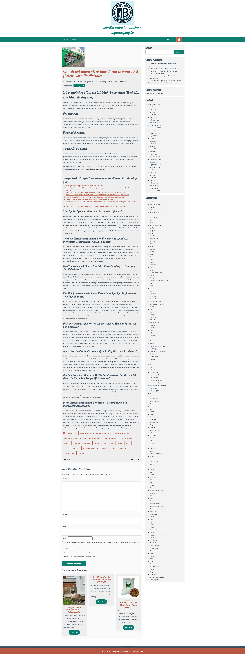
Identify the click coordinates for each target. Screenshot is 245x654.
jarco (151, 393)
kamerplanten (154, 401)
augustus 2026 (155, 104)
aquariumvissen (155, 215)
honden (152, 370)
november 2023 (155, 191)
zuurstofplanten (155, 580)
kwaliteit (67, 443)
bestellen (153, 241)
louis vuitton (154, 446)
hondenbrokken (155, 372)
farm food (153, 325)
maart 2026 (154, 117)
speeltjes (76, 448)
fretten (152, 336)
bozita (152, 254)
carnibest (153, 262)
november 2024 (155, 159)
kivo (151, 414)
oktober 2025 (154, 130)
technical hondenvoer (157, 530)
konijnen (152, 427)
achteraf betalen (155, 204)
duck (151, 312)
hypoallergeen (155, 391)
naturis (152, 464)
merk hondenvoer (156, 454)
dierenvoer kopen (156, 301)
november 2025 (155, 128)
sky (151, 522)
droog (152, 309)
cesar (152, 270)
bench (152, 233)
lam (151, 441)
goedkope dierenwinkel (157, 346)
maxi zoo (153, 448)
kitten (152, 412)
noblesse (153, 467)
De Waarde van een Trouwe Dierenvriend (163, 68)
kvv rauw (153, 435)
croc (151, 286)
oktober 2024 (154, 162)
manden (96, 443)
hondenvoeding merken (158, 385)
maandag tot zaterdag (82, 443)
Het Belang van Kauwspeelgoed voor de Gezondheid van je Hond (162, 72)
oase (151, 472)
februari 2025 (154, 151)
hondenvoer (154, 388)
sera (151, 519)
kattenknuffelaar (110, 438)
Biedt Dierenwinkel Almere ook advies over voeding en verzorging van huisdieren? (95, 192)
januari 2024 (154, 186)
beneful (152, 236)
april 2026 (153, 115)
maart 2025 (154, 149)
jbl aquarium (154, 399)
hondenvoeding (155, 383)
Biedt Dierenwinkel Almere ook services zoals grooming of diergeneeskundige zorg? (96, 206)
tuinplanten (153, 543)
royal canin (153, 511)
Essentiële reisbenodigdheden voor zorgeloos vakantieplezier (164, 77)
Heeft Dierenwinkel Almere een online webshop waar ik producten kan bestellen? (95, 197)
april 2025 (153, 146)
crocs (152, 288)
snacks (66, 448)
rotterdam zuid (155, 509)
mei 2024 (153, 175)
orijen (152, 475)
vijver (152, 553)
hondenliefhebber (70, 438)
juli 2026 (152, 107)
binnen (152, 244)
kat (151, 404)
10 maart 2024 (70, 82)
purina (152, 488)
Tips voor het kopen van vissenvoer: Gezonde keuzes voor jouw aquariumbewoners (164, 82)
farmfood (153, 328)
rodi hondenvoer (155, 503)
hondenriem (154, 378)
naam (152, 459)
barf (151, 223)
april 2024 (153, 178)
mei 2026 (153, 112)
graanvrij (153, 349)
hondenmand (154, 375)
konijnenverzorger (126, 438)
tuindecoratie (154, 540)
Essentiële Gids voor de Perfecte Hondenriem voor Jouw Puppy (101, 579)
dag (151, 291)
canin (151, 259)
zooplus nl (153, 574)
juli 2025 (152, 138)
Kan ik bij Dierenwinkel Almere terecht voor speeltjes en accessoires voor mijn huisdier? (97, 195)
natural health (154, 461)
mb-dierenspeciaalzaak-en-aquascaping (93, 82)
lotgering (153, 443)
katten (152, 406)
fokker (152, 333)
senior (152, 517)
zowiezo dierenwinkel (157, 577)
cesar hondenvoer (156, 273)
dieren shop (154, 299)
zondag (81, 453)
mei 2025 (153, 144)
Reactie (65, 478)
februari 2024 (154, 183)
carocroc (153, 265)
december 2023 (155, 188)
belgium (152, 231)
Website (64, 538)
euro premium (154, 322)
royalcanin (153, 514)
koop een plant (155, 430)
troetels (153, 535)
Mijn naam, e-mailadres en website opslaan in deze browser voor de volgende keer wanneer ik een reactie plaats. (101, 542)
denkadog (153, 296)
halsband (153, 359)
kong (151, 425)
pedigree (153, 477)
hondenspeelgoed (156, 380)
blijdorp (152, 249)
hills (151, 364)
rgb (151, 496)
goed (151, 341)
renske (152, 493)
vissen (152, 556)
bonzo (152, 252)
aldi (151, 210)
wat (151, 564)
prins (151, 480)
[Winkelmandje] (179, 39)
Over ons (65, 39)
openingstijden (108, 443)
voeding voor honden (118, 448)
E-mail (64, 526)
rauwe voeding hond (157, 490)
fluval (151, 330)
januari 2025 (154, 154)
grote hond (154, 357)
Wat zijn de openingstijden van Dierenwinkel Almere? (85, 186)
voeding (104, 448)
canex (152, 257)
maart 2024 (154, 180)
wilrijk (152, 569)
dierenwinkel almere (122, 433)
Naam (64, 515)
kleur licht (153, 420)
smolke (152, 524)
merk (151, 451)
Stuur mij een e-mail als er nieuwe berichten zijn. (79, 557)
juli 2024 (152, 170)
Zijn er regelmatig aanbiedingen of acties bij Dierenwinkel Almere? (90, 199)
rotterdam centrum (156, 506)
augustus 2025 (155, 136)
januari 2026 (154, 123)
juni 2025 (153, 141)
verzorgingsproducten (90, 448)
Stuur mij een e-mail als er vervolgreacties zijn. (79, 553)
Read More (73, 631)
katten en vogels (95, 438)
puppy (152, 485)
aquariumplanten (155, 212)
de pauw (153, 294)
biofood (152, 246)
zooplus (152, 572)
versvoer (153, 551)
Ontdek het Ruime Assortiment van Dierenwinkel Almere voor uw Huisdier (100, 73)
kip (151, 409)
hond (151, 367)
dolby (152, 307)
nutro (152, 469)
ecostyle (152, 315)
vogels (152, 561)
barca (152, 220)
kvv (151, 433)
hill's (151, 362)
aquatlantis (153, 217)
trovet (152, 538)
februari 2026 (154, 120)
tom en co (153, 532)
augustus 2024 (155, 167)
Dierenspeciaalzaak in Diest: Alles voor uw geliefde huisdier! (74, 609)
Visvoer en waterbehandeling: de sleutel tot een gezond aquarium (128, 603)
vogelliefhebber (70, 453)
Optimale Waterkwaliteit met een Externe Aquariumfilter (162, 65)
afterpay (153, 207)
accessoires (72, 433)
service (128, 443)
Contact (75, 39)
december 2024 (155, 157)
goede (152, 343)
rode (151, 498)
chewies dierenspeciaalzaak (159, 280)
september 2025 (155, 133)
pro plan (152, 482)
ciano (151, 283)
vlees (151, 559)
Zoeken (148, 47)
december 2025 (155, 125)
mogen (152, 456)
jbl (150, 396)
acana (152, 202)
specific (152, 527)
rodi (151, 501)
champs (152, 278)
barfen (152, 228)
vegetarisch (154, 548)
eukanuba (153, 320)
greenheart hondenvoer (158, 351)
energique (153, 317)
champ (152, 275)
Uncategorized (79, 86)
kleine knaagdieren (156, 417)
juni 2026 (153, 109)
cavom (152, 267)
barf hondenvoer (155, 225)
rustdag (119, 443)
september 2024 (155, 165)
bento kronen (154, 238)
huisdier (83, 438)
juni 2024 (153, 172)
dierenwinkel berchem (157, 304)
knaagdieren (154, 422)
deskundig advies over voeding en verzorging (95, 433)
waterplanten (154, 566)
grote (152, 354)
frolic (151, 338)
